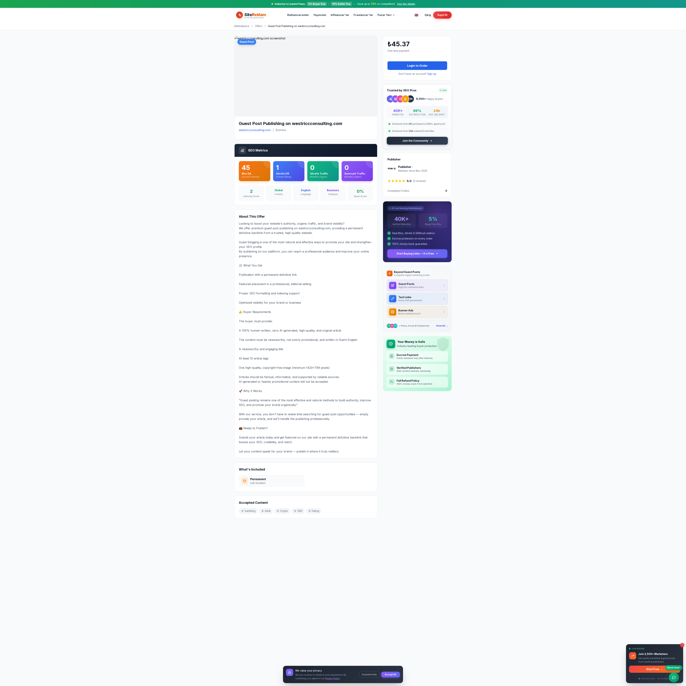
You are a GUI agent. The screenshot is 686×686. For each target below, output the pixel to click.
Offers (258, 26)
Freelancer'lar (363, 15)
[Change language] (417, 15)
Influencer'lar (340, 15)
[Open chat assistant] (674, 677)
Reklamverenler (298, 15)
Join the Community (415, 140)
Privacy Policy (332, 678)
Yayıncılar (319, 15)
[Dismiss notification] (682, 645)
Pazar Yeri (384, 15)
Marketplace (241, 26)
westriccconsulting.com (255, 130)
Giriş (428, 15)
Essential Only (369, 674)
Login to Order (417, 65)
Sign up (431, 73)
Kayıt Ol (442, 14)
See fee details (406, 3)
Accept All (390, 674)
